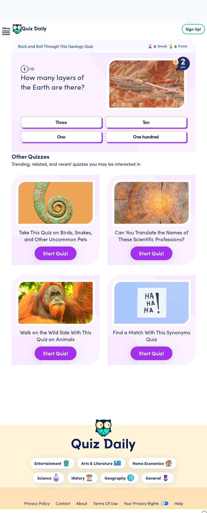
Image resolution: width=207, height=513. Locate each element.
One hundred (146, 136)
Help (178, 503)
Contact (63, 503)
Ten (146, 122)
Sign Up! (193, 29)
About (81, 503)
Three (61, 122)
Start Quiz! (55, 253)
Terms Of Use (105, 503)
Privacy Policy (37, 503)
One (61, 136)
